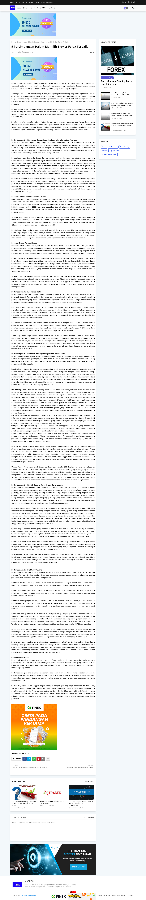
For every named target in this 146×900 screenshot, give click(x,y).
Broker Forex (28, 8)
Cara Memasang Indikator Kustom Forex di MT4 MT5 (120, 94)
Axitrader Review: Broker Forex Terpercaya (52, 802)
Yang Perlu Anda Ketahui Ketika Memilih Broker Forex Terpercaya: (81, 803)
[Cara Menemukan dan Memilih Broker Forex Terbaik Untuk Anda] (105, 127)
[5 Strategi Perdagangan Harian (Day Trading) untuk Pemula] (105, 106)
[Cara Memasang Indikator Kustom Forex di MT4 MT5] (105, 96)
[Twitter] (29, 759)
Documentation (46, 2)
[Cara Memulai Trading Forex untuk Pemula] (117, 60)
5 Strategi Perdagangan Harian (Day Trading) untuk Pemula (122, 104)
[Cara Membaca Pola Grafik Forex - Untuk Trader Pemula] (105, 116)
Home (18, 8)
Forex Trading (124, 147)
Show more (89, 781)
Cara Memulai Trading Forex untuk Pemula (116, 83)
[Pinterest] (38, 759)
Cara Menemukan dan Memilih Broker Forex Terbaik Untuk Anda (24, 803)
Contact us (23, 2)
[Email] (43, 759)
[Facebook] (24, 759)
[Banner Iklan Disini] (73, 896)
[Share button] (48, 759)
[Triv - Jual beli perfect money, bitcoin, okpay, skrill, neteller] (53, 875)
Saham (104, 151)
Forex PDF (41, 8)
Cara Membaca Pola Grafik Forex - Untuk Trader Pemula (121, 114)
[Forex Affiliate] (33, 36)
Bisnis (104, 147)
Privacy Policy (34, 2)
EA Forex (51, 8)
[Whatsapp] (34, 759)
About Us (13, 2)
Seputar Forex (114, 151)
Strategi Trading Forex (109, 154)
